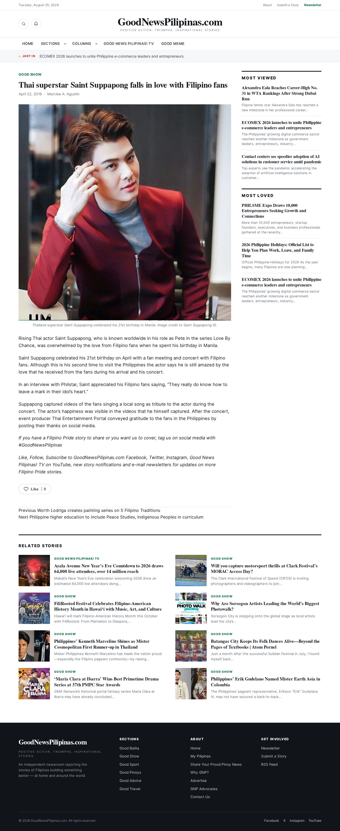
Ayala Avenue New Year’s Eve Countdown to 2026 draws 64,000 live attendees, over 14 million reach (108, 568)
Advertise (198, 780)
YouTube (315, 821)
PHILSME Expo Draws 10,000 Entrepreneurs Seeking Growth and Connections (274, 210)
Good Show (30, 74)
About (267, 5)
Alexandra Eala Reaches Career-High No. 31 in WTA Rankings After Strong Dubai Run (279, 93)
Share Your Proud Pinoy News (216, 764)
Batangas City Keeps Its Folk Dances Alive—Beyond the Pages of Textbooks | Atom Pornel (265, 644)
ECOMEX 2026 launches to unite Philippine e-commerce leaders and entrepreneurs (112, 56)
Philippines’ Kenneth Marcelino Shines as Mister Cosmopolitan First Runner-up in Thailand (102, 644)
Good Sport (129, 764)
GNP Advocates (204, 789)
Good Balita (129, 748)
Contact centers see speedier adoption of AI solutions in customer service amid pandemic (281, 159)
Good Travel (130, 789)
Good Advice (130, 780)
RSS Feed (269, 764)
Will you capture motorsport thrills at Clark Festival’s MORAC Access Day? (264, 568)
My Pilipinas (200, 756)
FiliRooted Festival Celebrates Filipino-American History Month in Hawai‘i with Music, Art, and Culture (108, 606)
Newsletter (312, 5)
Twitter (156, 457)
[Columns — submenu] (96, 43)
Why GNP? (199, 772)
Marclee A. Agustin (63, 94)
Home (27, 43)
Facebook (136, 457)
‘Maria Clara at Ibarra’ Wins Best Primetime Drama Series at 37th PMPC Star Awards (106, 681)
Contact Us (200, 797)
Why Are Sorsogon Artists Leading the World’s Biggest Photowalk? (265, 606)
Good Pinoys (130, 772)
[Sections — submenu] (65, 43)
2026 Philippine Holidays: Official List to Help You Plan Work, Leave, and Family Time (278, 250)
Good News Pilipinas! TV (129, 43)
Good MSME (173, 43)
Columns (81, 43)
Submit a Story (288, 5)
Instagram (176, 457)
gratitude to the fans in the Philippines (169, 418)
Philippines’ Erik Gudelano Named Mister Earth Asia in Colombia (265, 681)
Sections (50, 43)
